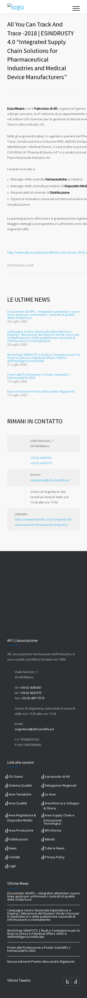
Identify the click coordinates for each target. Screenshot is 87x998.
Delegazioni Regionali (60, 785)
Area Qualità (17, 803)
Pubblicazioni (18, 839)
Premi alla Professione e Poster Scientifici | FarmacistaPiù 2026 (39, 376)
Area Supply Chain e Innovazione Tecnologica (59, 819)
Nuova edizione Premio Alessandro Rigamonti (40, 391)
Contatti (14, 857)
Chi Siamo (15, 776)
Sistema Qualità (20, 785)
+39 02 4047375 (41, 463)
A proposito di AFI (57, 776)
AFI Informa (53, 830)
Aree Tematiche (19, 794)
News (12, 848)
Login (12, 866)
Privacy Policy (55, 857)
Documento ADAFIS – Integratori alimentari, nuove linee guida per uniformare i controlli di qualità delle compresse (43, 314)
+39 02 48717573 (32, 698)
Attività (50, 839)
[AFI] (39, 6)
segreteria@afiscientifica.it (49, 480)
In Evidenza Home (20, 265)
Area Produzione (20, 830)
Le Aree (50, 794)
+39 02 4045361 (41, 458)
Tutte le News (55, 848)
